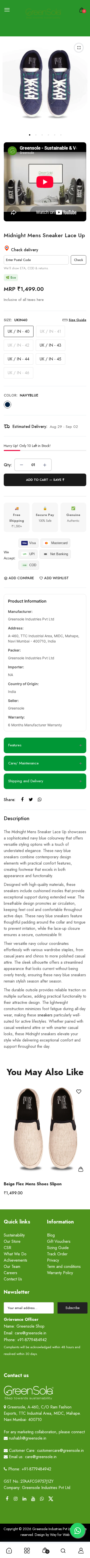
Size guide (77, 319)
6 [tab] (60, 135)
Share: (9, 800)
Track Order (57, 1254)
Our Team (12, 1266)
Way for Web (59, 1534)
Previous (9, 1144)
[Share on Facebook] (22, 800)
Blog (51, 1235)
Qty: (8, 465)
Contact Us (13, 1279)
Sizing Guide (58, 1248)
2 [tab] (35, 135)
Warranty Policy (60, 1273)
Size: (15, 319)
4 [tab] (48, 135)
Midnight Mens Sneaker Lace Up (44, 235)
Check (78, 259)
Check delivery (24, 250)
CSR (7, 1248)
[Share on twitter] (31, 800)
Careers (10, 1273)
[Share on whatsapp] (39, 800)
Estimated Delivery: (29, 426)
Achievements (15, 1260)
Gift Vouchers (58, 1241)
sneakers (45, 1015)
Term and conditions (64, 1266)
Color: (21, 395)
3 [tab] (41, 135)
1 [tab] (29, 135)
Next (80, 1144)
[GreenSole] (43, 14)
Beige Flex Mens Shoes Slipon (33, 1184)
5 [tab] (54, 135)
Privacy (53, 1260)
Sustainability (14, 1235)
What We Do (15, 1254)
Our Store (12, 1241)
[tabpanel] (45, 82)
